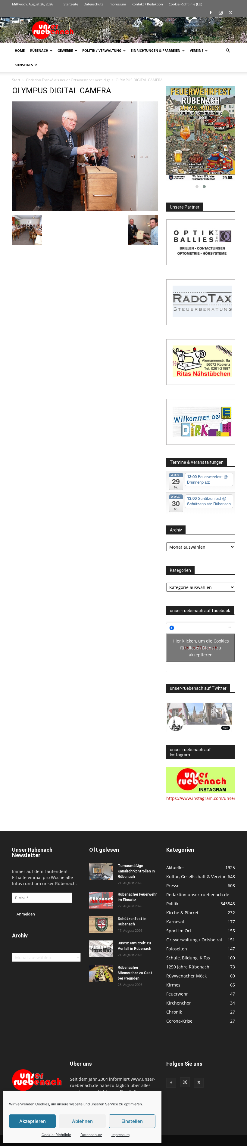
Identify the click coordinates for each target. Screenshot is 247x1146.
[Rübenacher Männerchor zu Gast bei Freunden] (101, 973)
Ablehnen (82, 1121)
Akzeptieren (32, 1121)
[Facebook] (210, 12)
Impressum (120, 1134)
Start (16, 79)
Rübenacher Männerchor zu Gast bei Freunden (135, 972)
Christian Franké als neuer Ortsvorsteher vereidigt (68, 79)
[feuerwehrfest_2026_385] (200, 133)
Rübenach (39, 50)
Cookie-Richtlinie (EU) (185, 4)
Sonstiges (24, 65)
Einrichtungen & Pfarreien (155, 50)
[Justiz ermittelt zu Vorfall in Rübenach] (101, 948)
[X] (230, 12)
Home (20, 50)
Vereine (196, 50)
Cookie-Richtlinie (56, 1134)
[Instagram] (220, 12)
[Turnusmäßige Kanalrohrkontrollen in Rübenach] (101, 871)
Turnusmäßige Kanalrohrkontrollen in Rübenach (136, 871)
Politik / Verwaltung (101, 50)
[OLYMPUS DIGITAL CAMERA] (85, 209)
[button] (227, 51)
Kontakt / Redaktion (147, 4)
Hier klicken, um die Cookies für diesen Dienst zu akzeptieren (201, 648)
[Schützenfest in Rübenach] (101, 924)
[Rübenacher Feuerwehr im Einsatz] (101, 900)
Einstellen (132, 1121)
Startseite (71, 4)
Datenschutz (91, 1134)
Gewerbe (65, 50)
